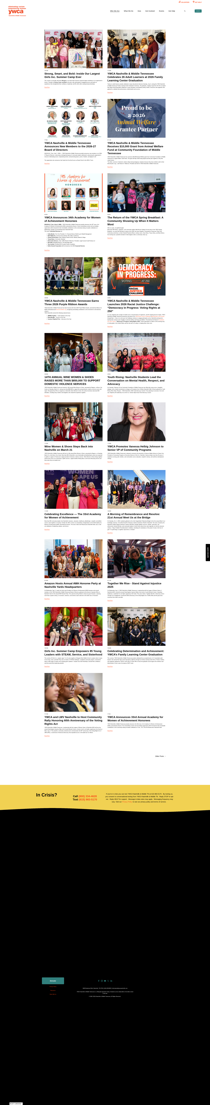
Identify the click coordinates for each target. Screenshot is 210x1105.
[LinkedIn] (111, 981)
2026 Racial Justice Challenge (143, 316)
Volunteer (184, 2)
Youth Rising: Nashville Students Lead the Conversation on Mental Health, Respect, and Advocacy (136, 380)
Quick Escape (208, 552)
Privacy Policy (127, 802)
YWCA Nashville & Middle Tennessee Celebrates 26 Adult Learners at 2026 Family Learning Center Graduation (135, 77)
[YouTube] (105, 981)
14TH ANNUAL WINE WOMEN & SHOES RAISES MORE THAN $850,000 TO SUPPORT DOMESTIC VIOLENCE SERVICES (72, 380)
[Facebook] (99, 981)
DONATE (198, 11)
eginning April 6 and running (158, 316)
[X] (108, 981)
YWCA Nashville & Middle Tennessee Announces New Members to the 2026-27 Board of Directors (70, 146)
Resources (53, 990)
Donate (53, 981)
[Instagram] (102, 981)
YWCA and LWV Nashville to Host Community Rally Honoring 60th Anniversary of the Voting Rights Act (73, 720)
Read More (47, 87)
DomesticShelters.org (61, 309)
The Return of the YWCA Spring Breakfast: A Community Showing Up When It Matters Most (135, 221)
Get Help (197, 2)
